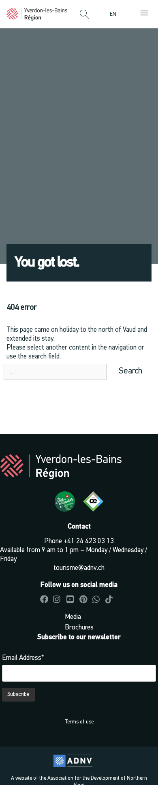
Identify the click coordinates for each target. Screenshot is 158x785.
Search (130, 371)
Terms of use (79, 722)
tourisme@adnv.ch (79, 568)
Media (73, 617)
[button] (85, 15)
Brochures (79, 627)
